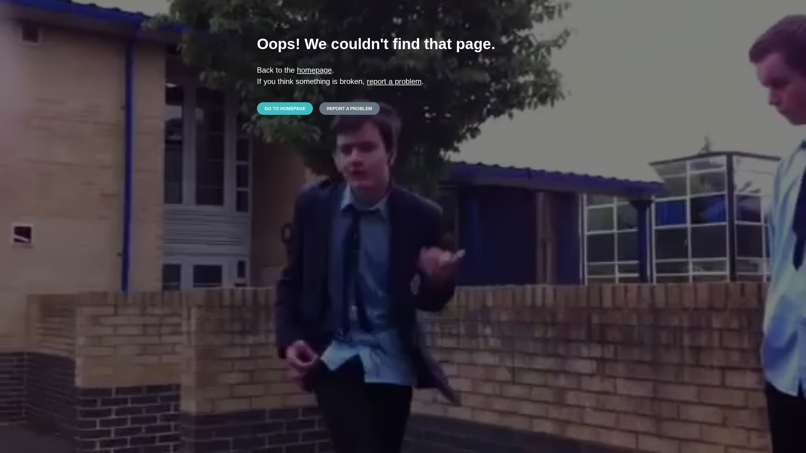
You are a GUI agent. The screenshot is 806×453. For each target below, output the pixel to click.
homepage (314, 70)
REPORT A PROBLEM (349, 108)
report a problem (394, 81)
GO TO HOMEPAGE (284, 108)
